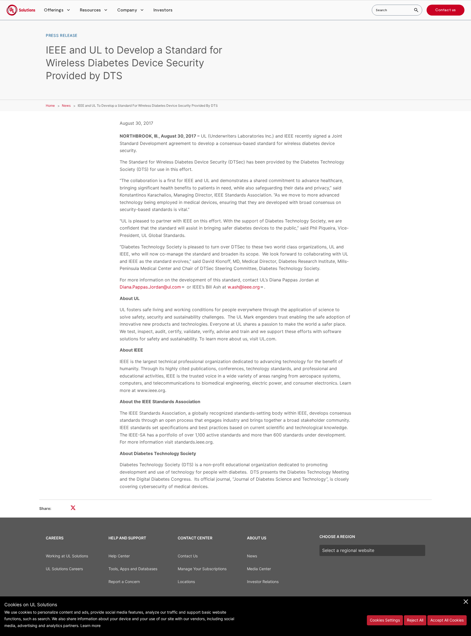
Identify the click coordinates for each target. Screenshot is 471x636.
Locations (186, 581)
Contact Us (188, 556)
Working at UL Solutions (67, 556)
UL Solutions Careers (64, 568)
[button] (58, 10)
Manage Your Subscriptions (202, 568)
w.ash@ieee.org (244, 287)
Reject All (415, 620)
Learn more (90, 625)
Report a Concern (124, 581)
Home (50, 105)
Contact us (445, 10)
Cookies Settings (385, 620)
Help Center (119, 556)
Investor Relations (263, 581)
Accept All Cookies (447, 620)
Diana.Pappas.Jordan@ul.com (150, 287)
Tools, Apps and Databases (132, 568)
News (66, 105)
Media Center (259, 568)
